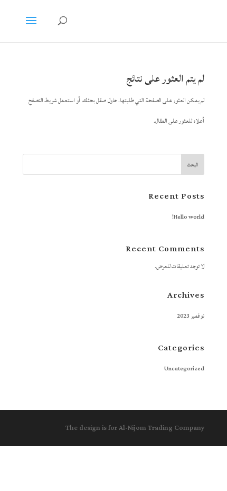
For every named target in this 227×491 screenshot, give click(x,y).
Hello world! (188, 217)
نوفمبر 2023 (190, 316)
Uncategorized (184, 369)
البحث (192, 165)
